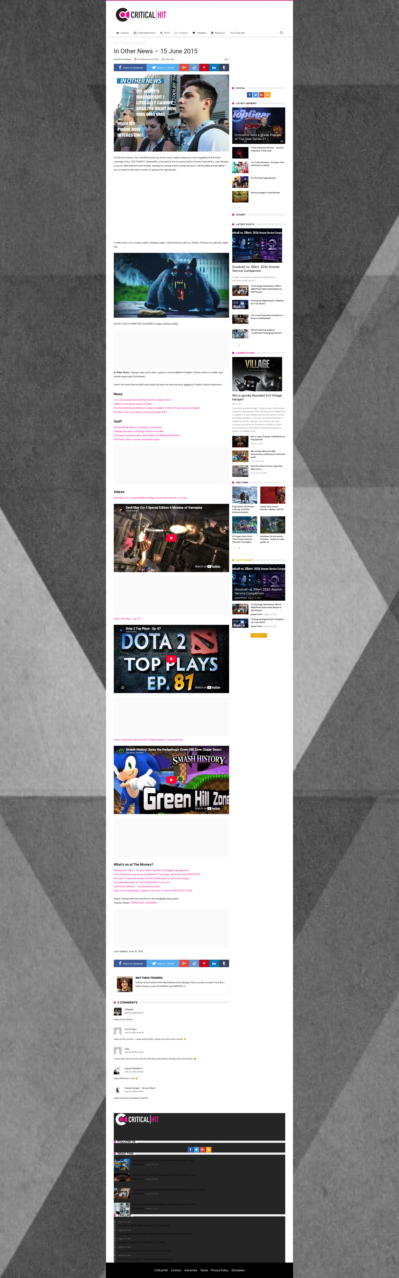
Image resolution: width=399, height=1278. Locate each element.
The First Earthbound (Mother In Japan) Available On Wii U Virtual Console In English (157, 408)
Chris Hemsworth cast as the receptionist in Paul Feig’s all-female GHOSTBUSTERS (157, 874)
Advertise (190, 1270)
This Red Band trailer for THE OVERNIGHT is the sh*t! (142, 882)
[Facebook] (249, 95)
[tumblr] (224, 67)
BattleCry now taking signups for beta (133, 404)
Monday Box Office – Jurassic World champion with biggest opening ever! (151, 870)
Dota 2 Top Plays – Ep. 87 (127, 618)
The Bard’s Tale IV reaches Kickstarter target (136, 439)
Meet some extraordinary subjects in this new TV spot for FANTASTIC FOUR (153, 890)
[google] (184, 67)
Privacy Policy (220, 1270)
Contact (176, 1270)
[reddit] (194, 67)
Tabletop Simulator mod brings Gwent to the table (138, 431)
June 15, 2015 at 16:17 (134, 1013)
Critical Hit (161, 1270)
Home (116, 43)
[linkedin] (214, 67)
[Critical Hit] (141, 5)
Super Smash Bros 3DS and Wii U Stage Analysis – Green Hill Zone (148, 739)
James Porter (240, 598)
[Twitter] (255, 95)
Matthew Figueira (123, 59)
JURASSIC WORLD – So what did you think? (137, 886)
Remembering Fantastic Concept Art (138, 427)
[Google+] (261, 95)
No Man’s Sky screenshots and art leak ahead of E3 (140, 412)
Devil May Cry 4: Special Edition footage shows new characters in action (150, 497)
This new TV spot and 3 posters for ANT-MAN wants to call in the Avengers (152, 878)
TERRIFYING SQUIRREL (143, 902)
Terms (204, 1270)
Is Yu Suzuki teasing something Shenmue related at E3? (142, 399)
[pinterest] (204, 67)
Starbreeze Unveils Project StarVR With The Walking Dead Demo (147, 435)
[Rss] (268, 95)
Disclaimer (238, 1270)
